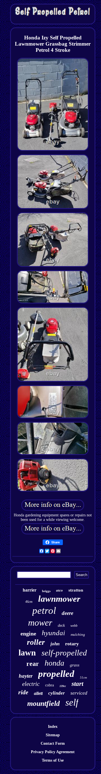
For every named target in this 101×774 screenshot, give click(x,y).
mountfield (43, 703)
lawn (27, 652)
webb (73, 626)
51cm (83, 677)
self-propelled (64, 652)
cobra (49, 685)
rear (32, 663)
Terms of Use (53, 760)
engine (28, 633)
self (71, 702)
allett (38, 693)
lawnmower (59, 599)
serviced (78, 693)
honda (54, 663)
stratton (75, 590)
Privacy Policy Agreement (53, 752)
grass (74, 665)
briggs (46, 591)
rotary (72, 643)
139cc (62, 686)
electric (31, 684)
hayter (26, 676)
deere (67, 613)
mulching (78, 634)
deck (61, 625)
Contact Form (53, 743)
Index (53, 726)
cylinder (56, 693)
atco (59, 590)
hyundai (53, 633)
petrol (44, 610)
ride (23, 692)
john (54, 643)
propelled (56, 674)
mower (40, 622)
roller (36, 642)
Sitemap (53, 735)
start (77, 683)
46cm (29, 602)
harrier (29, 590)
